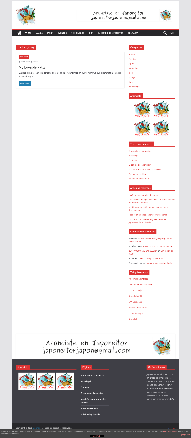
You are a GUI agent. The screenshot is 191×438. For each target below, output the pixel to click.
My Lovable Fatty (32, 67)
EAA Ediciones (135, 302)
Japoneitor (24, 57)
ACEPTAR (96, 436)
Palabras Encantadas (138, 278)
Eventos (62, 33)
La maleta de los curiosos (140, 284)
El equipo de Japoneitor (110, 33)
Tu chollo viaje (135, 290)
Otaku (35, 62)
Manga (39, 33)
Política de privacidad (139, 178)
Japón (50, 33)
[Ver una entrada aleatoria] (171, 33)
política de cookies (170, 432)
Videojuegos (77, 33)
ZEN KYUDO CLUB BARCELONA (143, 250)
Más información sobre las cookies (145, 169)
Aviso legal (134, 155)
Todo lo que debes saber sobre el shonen (148, 214)
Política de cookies (137, 174)
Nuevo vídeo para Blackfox (150, 258)
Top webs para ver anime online (157, 246)
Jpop (91, 33)
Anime (28, 33)
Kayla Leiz (133, 319)
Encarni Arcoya (136, 313)
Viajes (131, 82)
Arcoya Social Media (138, 307)
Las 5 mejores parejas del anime (144, 195)
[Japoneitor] (19, 33)
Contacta (133, 33)
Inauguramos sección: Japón (159, 263)
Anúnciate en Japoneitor (140, 151)
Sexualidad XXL (136, 296)
